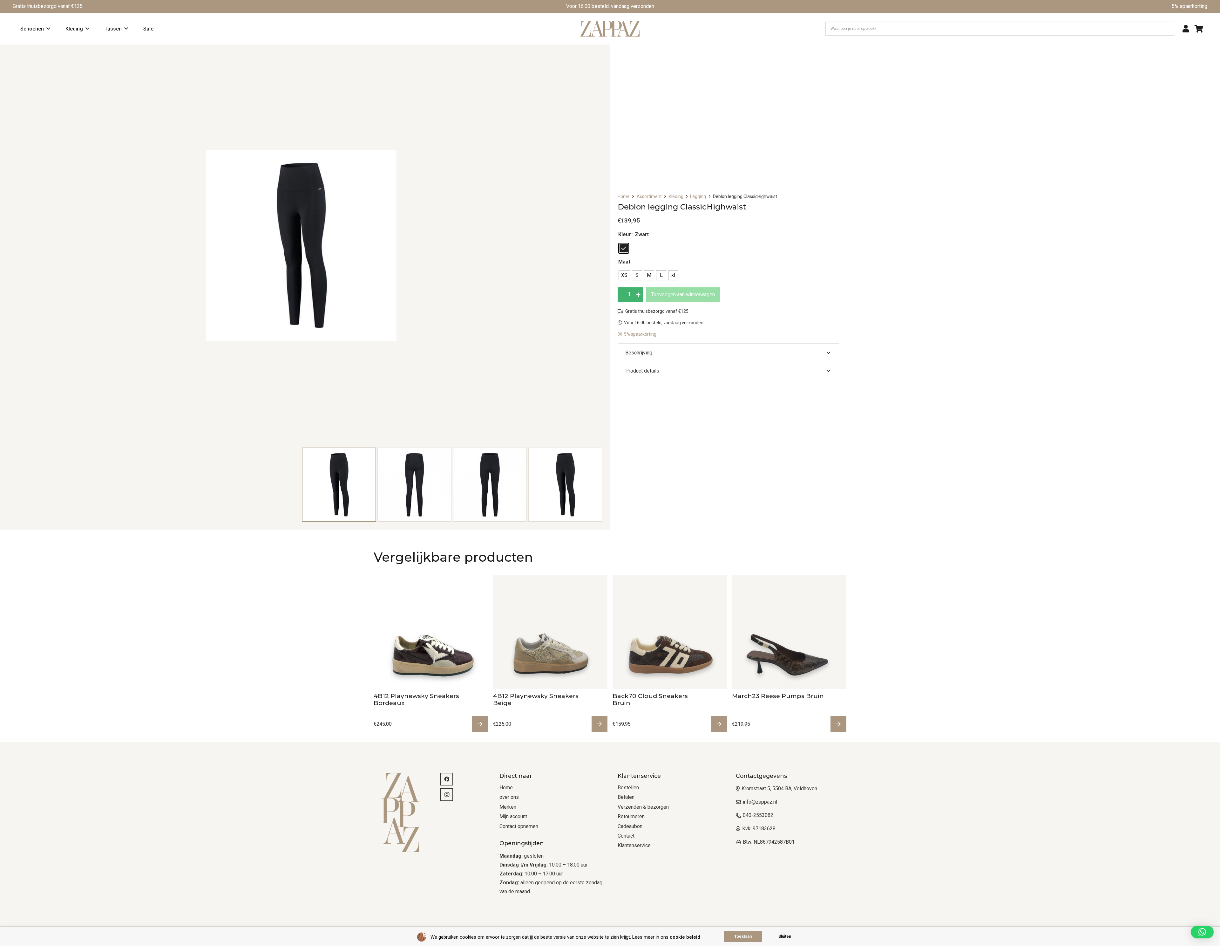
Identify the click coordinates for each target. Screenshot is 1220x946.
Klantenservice (634, 845)
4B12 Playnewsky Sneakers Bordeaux (416, 699)
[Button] (1185, 28)
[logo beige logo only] (403, 812)
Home (624, 196)
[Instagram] (446, 794)
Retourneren (631, 816)
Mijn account (513, 816)
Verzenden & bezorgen (643, 807)
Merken (507, 807)
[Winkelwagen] (1198, 29)
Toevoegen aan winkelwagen (683, 294)
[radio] (623, 248)
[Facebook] (446, 779)
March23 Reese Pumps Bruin (778, 696)
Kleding (676, 196)
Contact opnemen (518, 826)
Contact (626, 836)
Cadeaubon (630, 826)
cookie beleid (685, 937)
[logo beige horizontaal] (610, 29)
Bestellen (628, 788)
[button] (1202, 932)
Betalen (626, 797)
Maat (624, 262)
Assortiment (649, 196)
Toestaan (743, 936)
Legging (698, 196)
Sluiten (784, 936)
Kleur (624, 234)
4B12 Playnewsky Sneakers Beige (536, 699)
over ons (509, 797)
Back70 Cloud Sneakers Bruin (650, 699)
